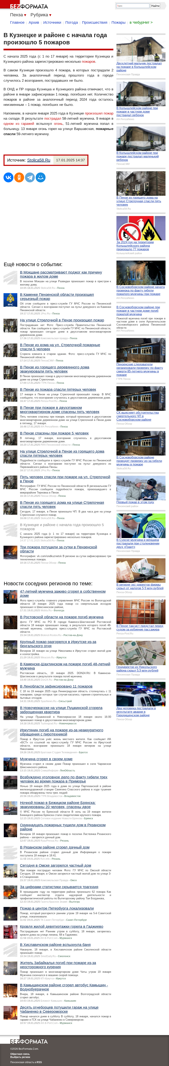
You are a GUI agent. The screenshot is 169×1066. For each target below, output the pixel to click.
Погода (71, 22)
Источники (52, 22)
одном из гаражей (19, 124)
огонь (58, 124)
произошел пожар (99, 113)
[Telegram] (30, 177)
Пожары (118, 22)
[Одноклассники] (19, 177)
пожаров (88, 62)
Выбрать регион (20, 1057)
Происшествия (94, 22)
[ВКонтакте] (8, 177)
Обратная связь (20, 1054)
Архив (34, 22)
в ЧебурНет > (141, 22)
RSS (39, 1062)
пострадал (52, 118)
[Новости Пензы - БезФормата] (24, 5)
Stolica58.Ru (38, 160)
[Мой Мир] (41, 177)
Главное (17, 22)
